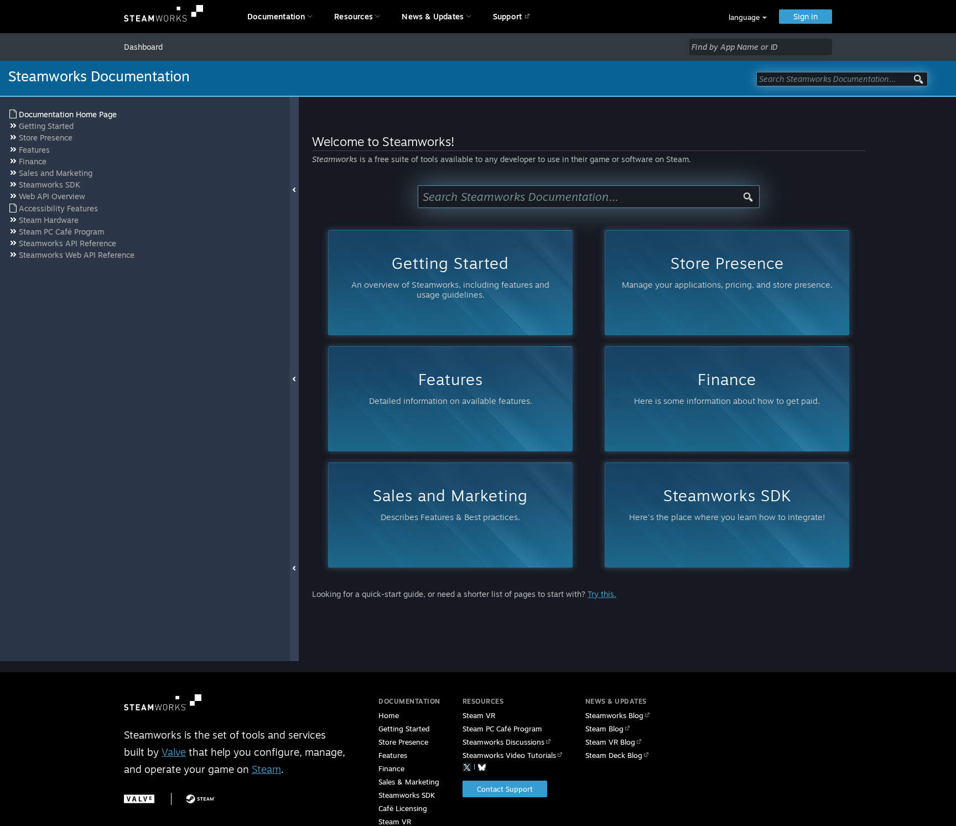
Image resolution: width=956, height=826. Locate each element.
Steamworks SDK (406, 795)
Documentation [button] (276, 16)
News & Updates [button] (433, 16)
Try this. (602, 594)
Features (392, 755)
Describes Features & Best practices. (450, 504)
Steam (266, 769)
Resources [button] (353, 16)
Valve (174, 752)
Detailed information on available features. (450, 388)
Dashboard (143, 46)
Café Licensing (402, 808)
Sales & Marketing (408, 781)
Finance (391, 768)
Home (388, 715)
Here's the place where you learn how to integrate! (727, 504)
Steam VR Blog (610, 741)
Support (507, 16)
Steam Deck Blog (613, 755)
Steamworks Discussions (503, 741)
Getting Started (404, 728)
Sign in (805, 16)
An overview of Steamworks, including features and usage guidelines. (450, 276)
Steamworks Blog (614, 715)
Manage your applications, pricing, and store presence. (727, 271)
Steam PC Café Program (502, 728)
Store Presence (403, 741)
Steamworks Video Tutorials (509, 755)
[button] (748, 17)
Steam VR (479, 715)
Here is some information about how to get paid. (727, 388)
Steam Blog (604, 728)
